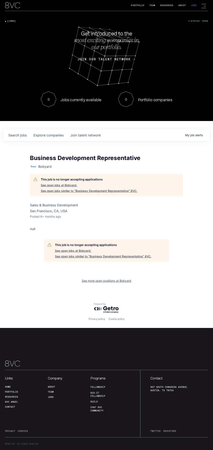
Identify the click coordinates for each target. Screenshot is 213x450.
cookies (23, 431)
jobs (17, 135)
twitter (155, 431)
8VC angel (11, 402)
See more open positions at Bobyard (106, 280)
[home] (12, 5)
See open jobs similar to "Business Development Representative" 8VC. (89, 191)
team (51, 392)
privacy (10, 431)
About (182, 5)
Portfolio (137, 5)
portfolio (11, 392)
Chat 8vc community (97, 409)
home (8, 387)
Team (152, 5)
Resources (167, 5)
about (51, 387)
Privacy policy (97, 318)
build (94, 401)
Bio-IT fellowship (97, 394)
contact (10, 407)
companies (48, 135)
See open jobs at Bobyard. (59, 185)
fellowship (97, 387)
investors (169, 431)
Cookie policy (117, 318)
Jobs (194, 5)
